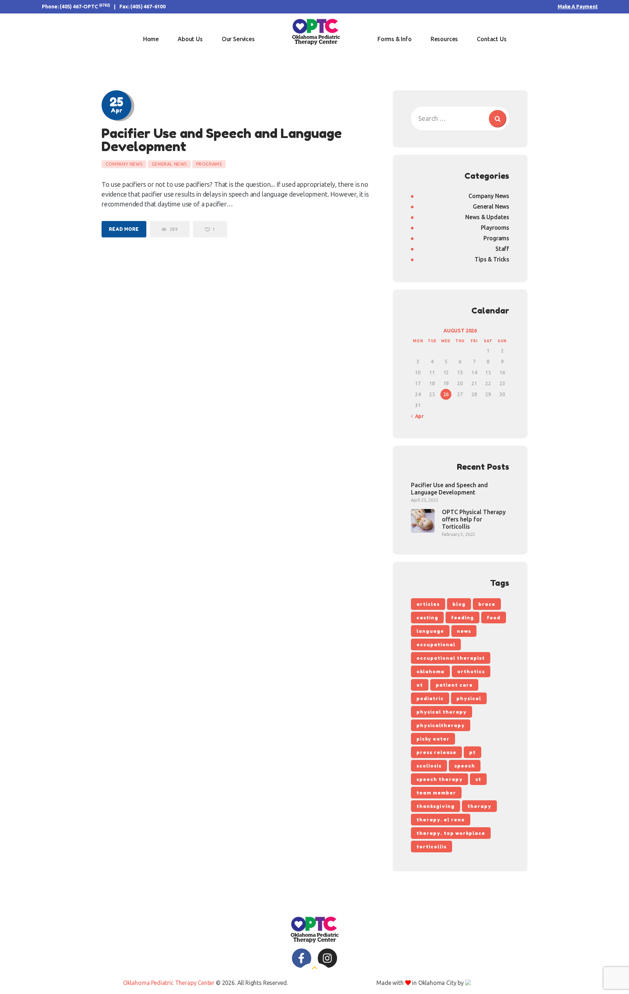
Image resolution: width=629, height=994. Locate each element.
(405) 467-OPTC (79, 6)
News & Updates (487, 217)
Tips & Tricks (492, 259)
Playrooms (495, 227)
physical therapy (441, 712)
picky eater (433, 739)
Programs (209, 164)
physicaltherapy (440, 725)
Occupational (435, 644)
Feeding (462, 617)
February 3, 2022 (458, 534)
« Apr (417, 416)
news (464, 631)
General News (169, 164)
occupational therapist (450, 658)
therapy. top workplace (450, 833)
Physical (468, 698)
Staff (502, 248)
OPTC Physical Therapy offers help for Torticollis (474, 519)
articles (428, 604)
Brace (486, 604)
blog (459, 604)
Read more (124, 229)
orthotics (471, 671)
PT (472, 752)
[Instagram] (327, 958)
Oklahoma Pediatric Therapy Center (168, 982)
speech (464, 766)
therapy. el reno (440, 820)
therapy (479, 806)
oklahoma (430, 671)
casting (427, 617)
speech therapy (439, 779)
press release (436, 752)
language (430, 631)
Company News (124, 164)
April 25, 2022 (424, 500)
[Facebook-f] (301, 958)
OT (419, 685)
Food (494, 617)
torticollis (431, 846)
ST (478, 779)
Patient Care (454, 685)
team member (436, 793)
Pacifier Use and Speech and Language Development (222, 140)
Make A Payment (578, 6)
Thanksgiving (435, 806)
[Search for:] (460, 118)
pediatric (430, 698)
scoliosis (429, 766)
